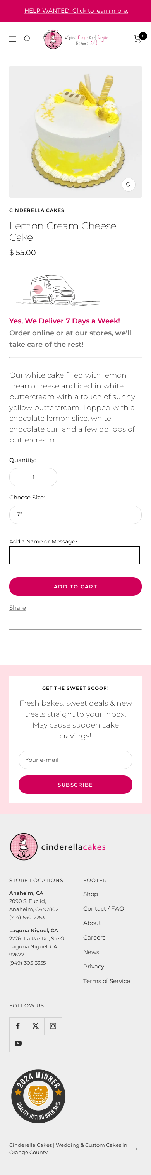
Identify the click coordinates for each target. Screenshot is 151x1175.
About (92, 922)
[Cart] (138, 39)
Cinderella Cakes (37, 210)
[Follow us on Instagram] (53, 1026)
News (91, 952)
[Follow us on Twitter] (35, 1026)
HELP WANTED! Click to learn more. (76, 10)
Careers (94, 937)
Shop (90, 894)
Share (17, 607)
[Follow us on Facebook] (18, 1026)
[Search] (27, 38)
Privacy (93, 966)
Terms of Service (106, 981)
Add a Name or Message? (43, 541)
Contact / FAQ (103, 908)
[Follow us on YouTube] (18, 1043)
